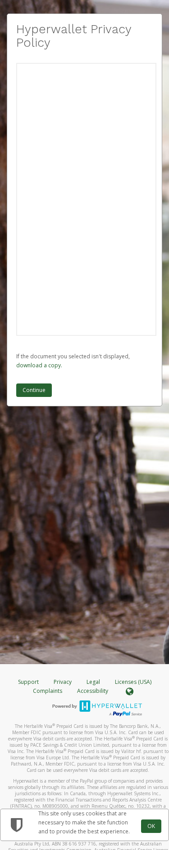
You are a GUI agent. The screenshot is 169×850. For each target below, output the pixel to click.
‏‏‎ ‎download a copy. (39, 365)
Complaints (48, 691)
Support (28, 682)
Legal (93, 682)
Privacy (63, 682)
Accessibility (92, 691)
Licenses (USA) (133, 682)
